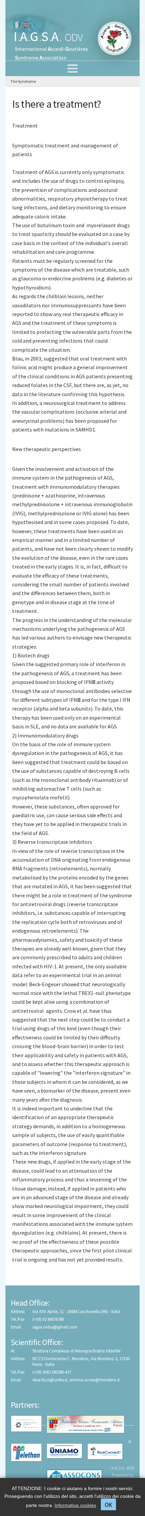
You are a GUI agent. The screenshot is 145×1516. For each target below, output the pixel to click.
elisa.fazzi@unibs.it (49, 1379)
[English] (26, 25)
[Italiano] (16, 25)
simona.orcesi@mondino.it (94, 1379)
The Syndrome (23, 81)
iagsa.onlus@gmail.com (54, 1327)
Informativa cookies (75, 1505)
